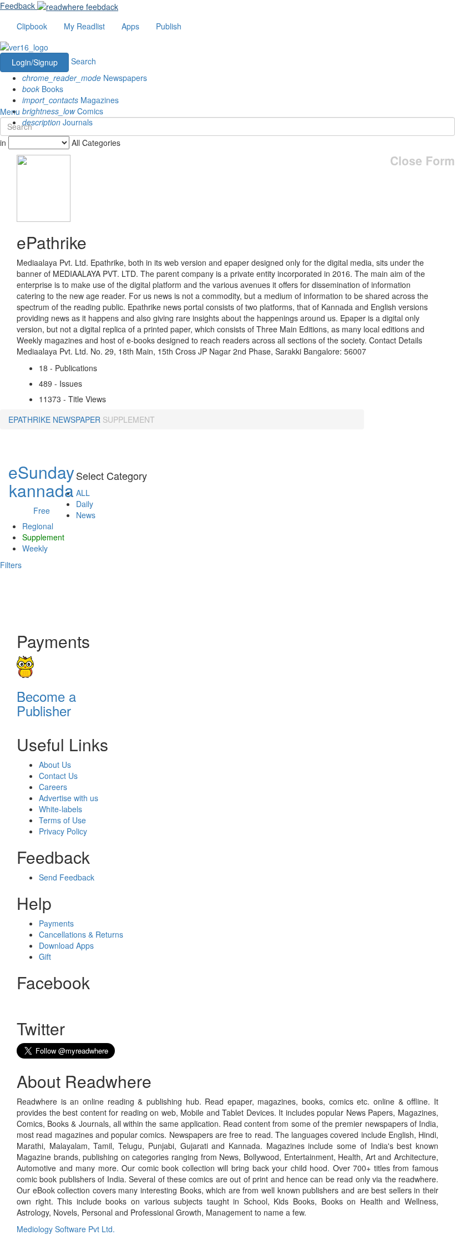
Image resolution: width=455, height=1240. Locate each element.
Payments (56, 923)
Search (83, 61)
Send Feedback (66, 877)
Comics (62, 111)
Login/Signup (35, 62)
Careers (53, 786)
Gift (45, 956)
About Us (55, 764)
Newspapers (84, 77)
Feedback (17, 5)
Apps (130, 26)
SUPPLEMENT (129, 419)
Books (42, 88)
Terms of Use (62, 820)
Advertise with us (68, 797)
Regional (37, 526)
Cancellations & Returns (81, 934)
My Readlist (84, 26)
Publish (168, 26)
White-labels (60, 808)
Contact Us (58, 775)
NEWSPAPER (76, 419)
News (85, 514)
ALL (83, 492)
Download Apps (66, 945)
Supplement (43, 537)
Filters (11, 564)
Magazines (70, 99)
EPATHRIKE (29, 419)
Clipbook (32, 26)
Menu (10, 111)
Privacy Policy (63, 831)
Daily (84, 503)
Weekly (35, 548)
